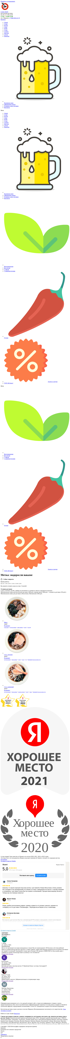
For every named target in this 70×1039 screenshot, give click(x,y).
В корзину (7, 625)
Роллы (6, 25)
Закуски (6, 33)
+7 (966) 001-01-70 (14, 18)
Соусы (6, 34)
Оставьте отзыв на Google (8, 930)
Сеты (5, 27)
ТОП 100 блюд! (8, 383)
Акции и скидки (52, 381)
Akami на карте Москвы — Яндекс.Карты (35, 928)
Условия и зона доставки (11, 106)
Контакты (7, 107)
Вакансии (17, 1013)
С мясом (6, 269)
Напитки (6, 36)
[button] (3, 19)
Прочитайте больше (7, 954)
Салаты (6, 31)
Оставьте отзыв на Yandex (8, 861)
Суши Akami (4, 11)
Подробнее (4, 859)
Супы (5, 30)
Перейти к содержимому (8, 1)
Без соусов (7, 268)
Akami (6, 22)
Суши (6, 24)
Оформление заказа (9, 104)
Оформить (4, 1034)
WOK (5, 28)
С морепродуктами (9, 271)
